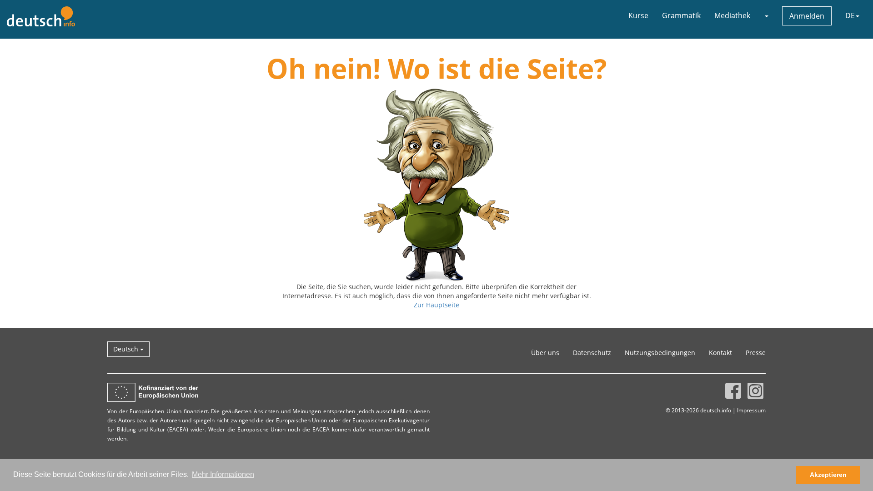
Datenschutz (592, 352)
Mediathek (732, 15)
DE (850, 15)
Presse (756, 352)
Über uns (545, 352)
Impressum (751, 410)
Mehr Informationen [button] (223, 474)
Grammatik (681, 15)
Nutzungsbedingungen (660, 352)
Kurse (638, 15)
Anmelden (806, 16)
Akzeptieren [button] (828, 474)
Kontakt (720, 352)
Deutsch (126, 349)
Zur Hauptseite (436, 305)
